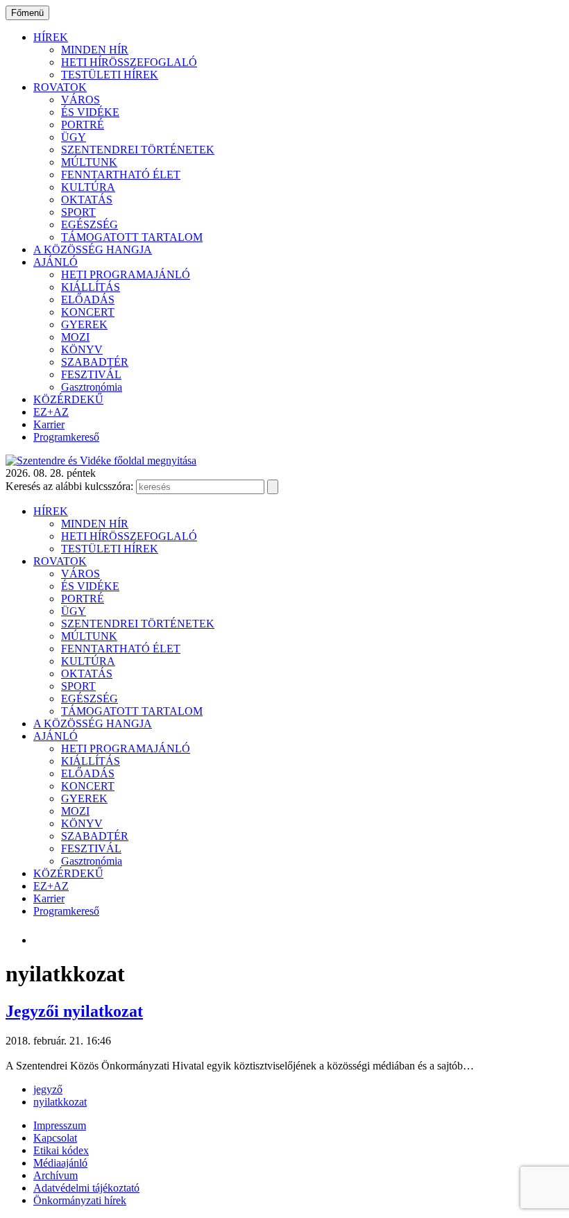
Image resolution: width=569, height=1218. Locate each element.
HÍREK (50, 37)
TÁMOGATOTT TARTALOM (132, 237)
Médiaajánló (60, 1163)
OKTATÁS (86, 199)
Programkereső (66, 437)
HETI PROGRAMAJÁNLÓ (125, 274)
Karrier (49, 424)
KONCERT (87, 312)
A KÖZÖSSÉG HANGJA (92, 249)
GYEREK (84, 324)
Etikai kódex (61, 1150)
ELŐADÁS (87, 299)
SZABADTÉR (94, 362)
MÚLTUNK (89, 162)
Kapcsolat (55, 1138)
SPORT (78, 212)
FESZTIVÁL (91, 374)
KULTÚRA (88, 187)
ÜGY (73, 137)
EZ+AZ (51, 412)
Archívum (55, 1175)
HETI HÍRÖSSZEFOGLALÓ (129, 62)
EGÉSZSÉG (89, 224)
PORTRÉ (82, 124)
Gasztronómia (91, 387)
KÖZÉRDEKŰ (68, 399)
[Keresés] (272, 487)
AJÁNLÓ (55, 262)
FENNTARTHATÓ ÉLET (120, 174)
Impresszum (59, 1125)
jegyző (47, 1089)
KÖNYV (82, 349)
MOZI (75, 337)
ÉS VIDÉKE (90, 112)
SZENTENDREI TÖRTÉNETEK (137, 149)
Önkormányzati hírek (79, 1200)
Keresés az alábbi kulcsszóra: (69, 486)
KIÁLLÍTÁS (90, 287)
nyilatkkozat (60, 1102)
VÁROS (80, 99)
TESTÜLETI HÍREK (109, 75)
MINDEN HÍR (94, 50)
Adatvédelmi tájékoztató (86, 1188)
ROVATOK (60, 87)
